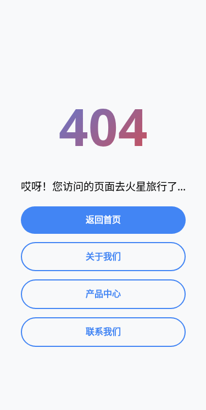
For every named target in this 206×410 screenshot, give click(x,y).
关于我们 (103, 256)
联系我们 (103, 331)
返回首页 (103, 220)
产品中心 (103, 294)
